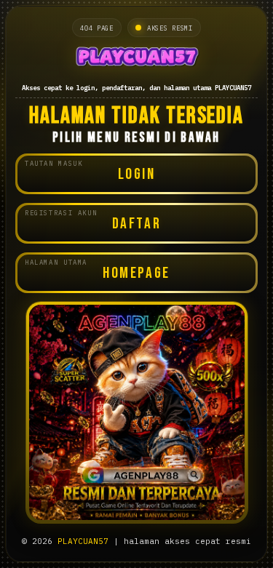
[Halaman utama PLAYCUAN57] (136, 58)
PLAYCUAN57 (83, 541)
